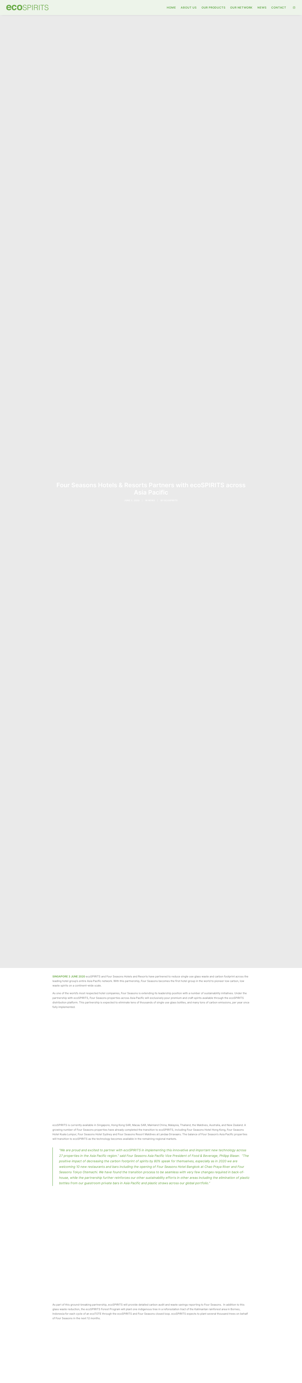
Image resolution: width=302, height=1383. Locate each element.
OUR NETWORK (241, 7)
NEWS (261, 7)
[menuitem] (171, 7)
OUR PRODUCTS (213, 7)
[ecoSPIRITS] (27, 7)
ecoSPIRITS (171, 500)
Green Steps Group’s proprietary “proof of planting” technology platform (95, 1115)
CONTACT (278, 7)
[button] (294, 7)
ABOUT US (188, 7)
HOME (171, 7)
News (151, 500)
